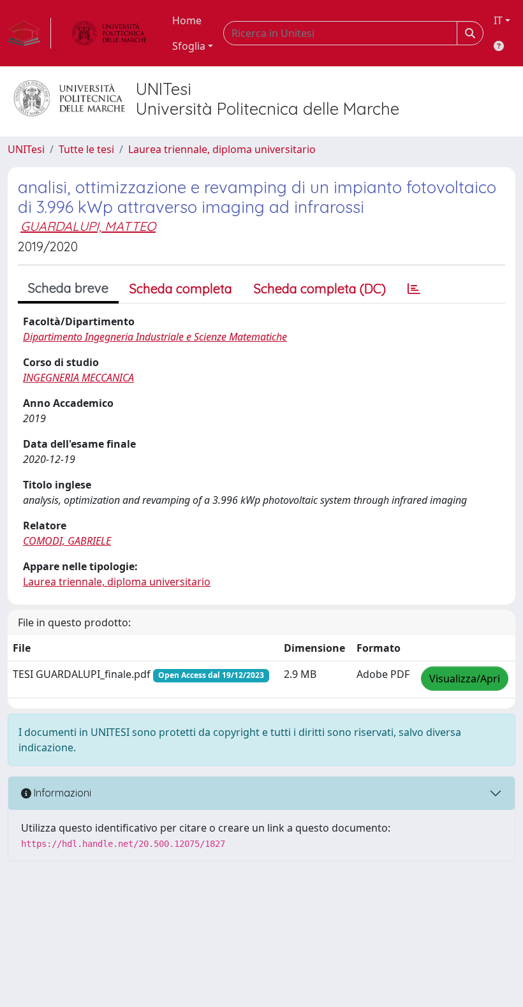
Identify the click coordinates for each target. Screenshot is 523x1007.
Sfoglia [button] (188, 46)
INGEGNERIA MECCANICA (78, 378)
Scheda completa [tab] (180, 289)
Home (187, 20)
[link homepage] (29, 33)
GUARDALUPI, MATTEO (88, 226)
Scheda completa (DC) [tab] (320, 289)
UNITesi (26, 149)
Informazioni (61, 792)
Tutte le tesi (86, 149)
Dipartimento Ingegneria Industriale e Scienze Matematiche (155, 337)
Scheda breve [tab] (68, 288)
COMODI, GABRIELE (67, 541)
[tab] (414, 289)
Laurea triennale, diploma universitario (222, 149)
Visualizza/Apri (464, 679)
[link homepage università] (109, 33)
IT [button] (498, 20)
